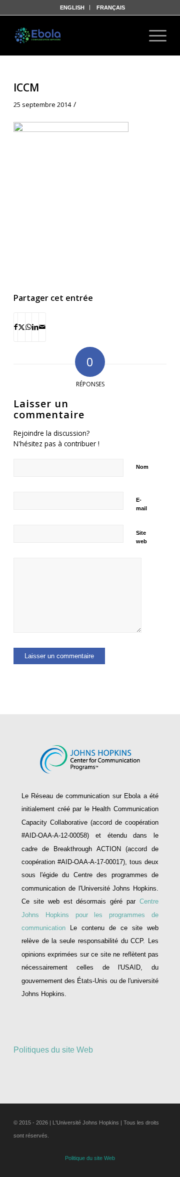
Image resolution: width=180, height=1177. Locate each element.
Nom (142, 467)
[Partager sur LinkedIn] (35, 327)
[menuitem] (72, 7)
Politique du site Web (90, 1158)
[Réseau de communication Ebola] (39, 35)
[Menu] (152, 35)
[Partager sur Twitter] (21, 327)
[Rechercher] (126, 35)
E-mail (141, 504)
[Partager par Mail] (42, 327)
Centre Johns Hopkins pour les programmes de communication (90, 915)
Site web (141, 537)
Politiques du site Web (53, 1050)
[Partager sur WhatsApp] (29, 327)
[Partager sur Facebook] (16, 327)
